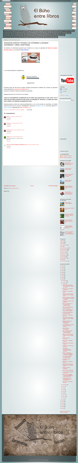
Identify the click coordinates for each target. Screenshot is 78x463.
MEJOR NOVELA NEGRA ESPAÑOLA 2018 (69, 221)
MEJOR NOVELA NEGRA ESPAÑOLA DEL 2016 (69, 227)
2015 (62, 403)
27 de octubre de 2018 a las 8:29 (15, 116)
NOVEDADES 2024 (26, 31)
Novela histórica (63, 255)
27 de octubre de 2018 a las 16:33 (16, 136)
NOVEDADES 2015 (40, 35)
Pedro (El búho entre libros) (66, 157)
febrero (63, 396)
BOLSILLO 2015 (17, 37)
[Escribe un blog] (28, 109)
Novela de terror (63, 253)
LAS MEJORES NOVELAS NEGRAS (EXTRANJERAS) (69, 193)
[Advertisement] (31, 175)
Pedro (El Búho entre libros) (66, 155)
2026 (62, 265)
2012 (62, 408)
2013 (62, 406)
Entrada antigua (53, 185)
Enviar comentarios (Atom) (14, 188)
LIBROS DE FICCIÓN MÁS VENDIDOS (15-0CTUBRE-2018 (67, 335)
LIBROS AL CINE (46, 33)
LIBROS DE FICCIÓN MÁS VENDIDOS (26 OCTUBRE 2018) (67, 295)
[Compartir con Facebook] (30, 109)
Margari (8, 136)
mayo (63, 391)
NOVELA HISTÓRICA (69, 31)
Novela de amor (63, 252)
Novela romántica (63, 258)
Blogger (47, 460)
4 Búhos (61, 240)
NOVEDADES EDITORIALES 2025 (12, 31)
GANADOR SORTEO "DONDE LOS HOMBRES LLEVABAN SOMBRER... (68, 298)
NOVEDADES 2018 (8, 35)
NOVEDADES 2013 (38, 37)
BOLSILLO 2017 (60, 35)
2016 (62, 401)
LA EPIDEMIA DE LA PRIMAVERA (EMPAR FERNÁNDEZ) (67, 379)
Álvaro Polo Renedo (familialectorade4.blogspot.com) (16, 144)
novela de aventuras (63, 261)
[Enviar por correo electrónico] (27, 109)
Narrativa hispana (63, 249)
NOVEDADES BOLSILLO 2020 (22, 33)
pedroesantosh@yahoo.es (21, 89)
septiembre (64, 384)
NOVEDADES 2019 (66, 33)
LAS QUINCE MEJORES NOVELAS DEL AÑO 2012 (69, 163)
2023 (62, 270)
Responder (9, 119)
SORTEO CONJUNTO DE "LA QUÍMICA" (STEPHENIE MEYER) (69, 233)
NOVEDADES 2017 (19, 35)
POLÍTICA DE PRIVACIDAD (51, 37)
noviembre (64, 282)
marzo (63, 394)
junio (63, 389)
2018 (62, 279)
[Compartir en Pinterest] (31, 109)
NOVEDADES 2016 (30, 35)
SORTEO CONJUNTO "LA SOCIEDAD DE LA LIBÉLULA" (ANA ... (67, 304)
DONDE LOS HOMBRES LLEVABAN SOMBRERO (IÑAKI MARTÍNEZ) (67, 375)
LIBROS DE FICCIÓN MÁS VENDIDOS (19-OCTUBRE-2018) (68, 318)
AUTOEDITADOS (56, 33)
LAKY (8, 116)
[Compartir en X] (29, 109)
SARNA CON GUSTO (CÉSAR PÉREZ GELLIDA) (69, 175)
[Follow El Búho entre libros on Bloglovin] (65, 95)
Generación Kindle (63, 245)
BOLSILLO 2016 (7, 37)
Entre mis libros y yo (25, 107)
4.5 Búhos (62, 242)
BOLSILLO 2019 (51, 35)
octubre (63, 283)
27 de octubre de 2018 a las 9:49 (16, 123)
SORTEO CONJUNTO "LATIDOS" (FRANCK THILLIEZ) (69, 215)
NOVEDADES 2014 (27, 37)
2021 (62, 274)
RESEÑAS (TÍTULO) (35, 33)
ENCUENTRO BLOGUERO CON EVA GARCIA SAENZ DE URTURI (68, 286)
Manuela (8, 123)
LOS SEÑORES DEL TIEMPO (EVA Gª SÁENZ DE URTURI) (68, 325)
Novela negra (62, 256)
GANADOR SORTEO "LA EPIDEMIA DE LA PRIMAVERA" (67, 322)
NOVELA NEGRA (47, 31)
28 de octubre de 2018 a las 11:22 (33, 144)
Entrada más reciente (9, 185)
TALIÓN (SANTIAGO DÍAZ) (67, 370)
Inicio (32, 185)
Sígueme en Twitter (61, 92)
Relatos (61, 259)
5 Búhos (61, 243)
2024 (62, 269)
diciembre (64, 280)
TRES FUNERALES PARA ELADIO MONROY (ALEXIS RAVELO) (67, 331)
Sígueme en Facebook (61, 89)
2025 (62, 267)
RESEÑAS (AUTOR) (57, 31)
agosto (63, 386)
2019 (62, 277)
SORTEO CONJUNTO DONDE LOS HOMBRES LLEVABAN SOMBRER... (67, 353)
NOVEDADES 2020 (8, 33)
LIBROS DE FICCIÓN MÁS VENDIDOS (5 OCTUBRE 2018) (67, 365)
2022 (62, 272)
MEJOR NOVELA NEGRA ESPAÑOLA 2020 (69, 187)
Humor (61, 246)
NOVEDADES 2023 (37, 31)
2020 (62, 275)
